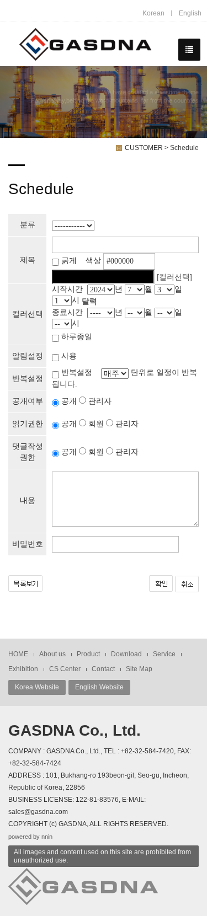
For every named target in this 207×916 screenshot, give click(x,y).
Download (126, 654)
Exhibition (23, 669)
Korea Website (37, 687)
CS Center (65, 669)
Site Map (139, 669)
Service (164, 654)
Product (88, 654)
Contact (103, 669)
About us (52, 654)
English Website (99, 687)
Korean (153, 13)
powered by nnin (30, 836)
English (190, 13)
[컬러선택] (174, 276)
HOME (18, 654)
